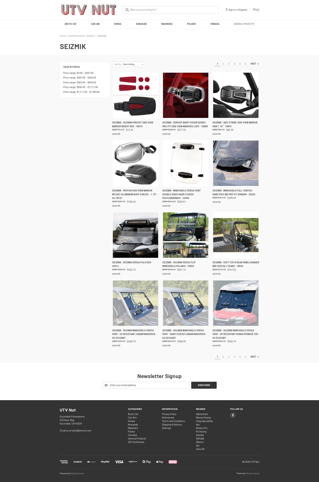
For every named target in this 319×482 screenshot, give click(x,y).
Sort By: (117, 64)
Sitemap (166, 428)
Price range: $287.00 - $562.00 (79, 77)
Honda (117, 24)
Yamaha (214, 24)
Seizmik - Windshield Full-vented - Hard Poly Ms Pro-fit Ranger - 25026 (234, 192)
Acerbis (200, 435)
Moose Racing (203, 417)
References (168, 417)
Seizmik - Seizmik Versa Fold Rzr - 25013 (132, 264)
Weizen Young (252, 473)
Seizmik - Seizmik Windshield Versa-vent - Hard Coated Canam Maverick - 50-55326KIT (184, 334)
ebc (198, 424)
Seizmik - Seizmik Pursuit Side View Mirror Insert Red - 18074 (132, 124)
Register (243, 9)
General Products (244, 24)
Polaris (191, 24)
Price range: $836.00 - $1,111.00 (80, 87)
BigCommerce (77, 473)
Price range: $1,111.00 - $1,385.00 (81, 91)
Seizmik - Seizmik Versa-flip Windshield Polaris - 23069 (178, 264)
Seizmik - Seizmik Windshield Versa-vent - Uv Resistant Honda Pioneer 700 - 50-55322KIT (236, 334)
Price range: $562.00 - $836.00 (79, 82)
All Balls (200, 438)
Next (254, 63)
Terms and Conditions (173, 421)
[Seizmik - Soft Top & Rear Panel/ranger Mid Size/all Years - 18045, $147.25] (236, 235)
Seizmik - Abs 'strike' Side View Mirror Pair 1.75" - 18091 (235, 124)
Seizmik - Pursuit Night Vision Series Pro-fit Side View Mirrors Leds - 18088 (185, 124)
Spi (197, 445)
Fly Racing (201, 431)
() (257, 9)
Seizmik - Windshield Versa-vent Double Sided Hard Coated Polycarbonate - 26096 (181, 194)
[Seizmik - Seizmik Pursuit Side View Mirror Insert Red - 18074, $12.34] (135, 95)
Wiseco (200, 442)
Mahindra (166, 24)
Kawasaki (141, 24)
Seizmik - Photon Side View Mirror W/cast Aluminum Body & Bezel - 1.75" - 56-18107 (135, 194)
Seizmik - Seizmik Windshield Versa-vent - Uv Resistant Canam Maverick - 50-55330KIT (134, 334)
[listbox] (134, 64)
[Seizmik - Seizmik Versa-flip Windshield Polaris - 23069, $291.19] (185, 235)
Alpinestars (202, 414)
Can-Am (95, 24)
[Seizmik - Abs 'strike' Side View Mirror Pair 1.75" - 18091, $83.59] (236, 95)
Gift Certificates (136, 442)
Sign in (231, 9)
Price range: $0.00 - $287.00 (78, 73)
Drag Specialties (204, 421)
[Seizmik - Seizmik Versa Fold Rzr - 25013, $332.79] (135, 235)
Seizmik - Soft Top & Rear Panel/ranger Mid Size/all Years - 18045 (236, 264)
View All (200, 449)
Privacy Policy (169, 414)
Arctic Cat (71, 24)
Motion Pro (202, 428)
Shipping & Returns (172, 424)
